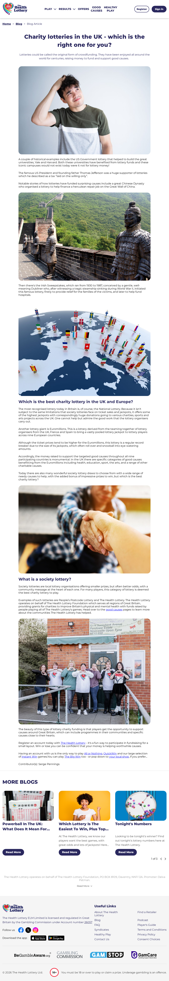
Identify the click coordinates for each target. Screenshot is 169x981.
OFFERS (83, 9)
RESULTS (65, 9)
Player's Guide (146, 924)
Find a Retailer (146, 912)
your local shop (119, 756)
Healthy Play (102, 934)
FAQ (97, 924)
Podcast (142, 920)
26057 (88, 922)
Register (142, 9)
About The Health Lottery (106, 914)
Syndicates (101, 929)
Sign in (159, 9)
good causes (114, 609)
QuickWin (110, 753)
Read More (13, 852)
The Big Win (73, 756)
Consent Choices (148, 939)
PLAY (48, 9)
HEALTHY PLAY (110, 9)
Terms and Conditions (152, 929)
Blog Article (34, 23)
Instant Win (29, 756)
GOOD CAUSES (96, 9)
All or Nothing (93, 753)
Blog (19, 23)
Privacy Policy (146, 934)
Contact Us (101, 939)
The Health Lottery (73, 743)
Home (6, 23)
